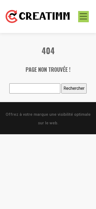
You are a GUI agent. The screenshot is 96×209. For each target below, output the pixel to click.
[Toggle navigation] (83, 16)
